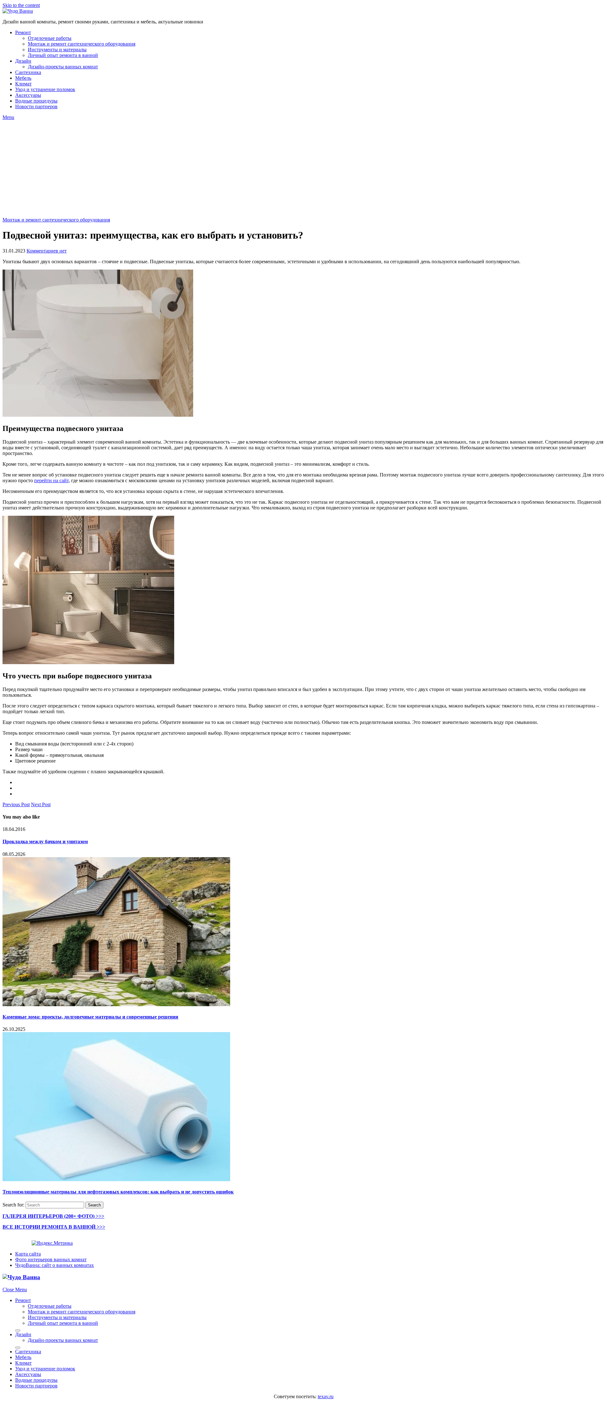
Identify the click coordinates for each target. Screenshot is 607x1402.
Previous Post (16, 804)
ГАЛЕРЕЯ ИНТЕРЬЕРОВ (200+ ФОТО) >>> (53, 1216)
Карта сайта (28, 1253)
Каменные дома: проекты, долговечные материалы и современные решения (90, 1016)
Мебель (23, 78)
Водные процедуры (36, 100)
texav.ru (326, 1396)
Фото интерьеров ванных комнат (51, 1259)
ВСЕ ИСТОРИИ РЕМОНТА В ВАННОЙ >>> (54, 1227)
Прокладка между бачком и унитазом (45, 841)
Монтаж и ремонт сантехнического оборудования (81, 44)
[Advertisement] (303, 167)
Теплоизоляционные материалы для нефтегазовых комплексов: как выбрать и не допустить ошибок (118, 1191)
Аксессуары (28, 95)
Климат (23, 83)
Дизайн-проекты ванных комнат (63, 66)
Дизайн (23, 61)
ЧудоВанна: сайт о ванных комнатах (54, 1265)
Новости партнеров (36, 106)
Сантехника (28, 72)
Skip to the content (21, 5)
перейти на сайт (51, 480)
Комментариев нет (47, 250)
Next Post (41, 804)
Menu (8, 117)
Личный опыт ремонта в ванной (63, 55)
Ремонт (23, 32)
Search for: (13, 1204)
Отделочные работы (49, 38)
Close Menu (15, 1289)
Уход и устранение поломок (45, 89)
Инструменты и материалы (57, 49)
